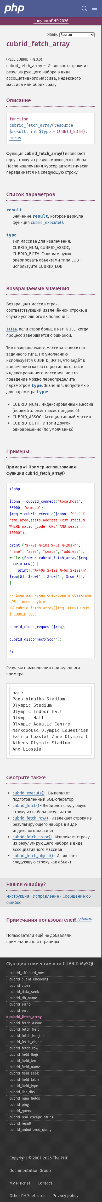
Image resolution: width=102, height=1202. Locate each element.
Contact (45, 1183)
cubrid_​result (20, 1123)
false (11, 329)
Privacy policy (65, 1195)
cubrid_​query (20, 1111)
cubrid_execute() (47, 222)
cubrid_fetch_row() (30, 818)
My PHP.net (19, 1183)
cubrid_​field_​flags (24, 1054)
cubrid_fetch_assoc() (32, 836)
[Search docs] (84, 8)
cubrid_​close (20, 985)
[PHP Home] (14, 8)
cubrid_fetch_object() (33, 855)
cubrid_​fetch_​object (26, 1042)
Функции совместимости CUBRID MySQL (50, 964)
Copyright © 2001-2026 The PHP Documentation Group (38, 1164)
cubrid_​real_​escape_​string (31, 1117)
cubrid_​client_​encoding (28, 979)
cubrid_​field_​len (22, 1061)
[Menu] (94, 8)
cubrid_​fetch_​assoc (25, 1023)
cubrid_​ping (19, 1104)
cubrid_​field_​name (24, 1067)
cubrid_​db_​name (23, 998)
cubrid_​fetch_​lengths (26, 1035)
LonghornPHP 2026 (51, 20)
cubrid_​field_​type (23, 1086)
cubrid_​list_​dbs (22, 1092)
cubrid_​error (19, 1010)
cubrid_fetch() (26, 805)
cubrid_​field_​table (24, 1079)
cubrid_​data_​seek (24, 992)
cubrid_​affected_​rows (27, 973)
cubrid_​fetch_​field (24, 1029)
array (15, 137)
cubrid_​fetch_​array (25, 1017)
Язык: (52, 34)
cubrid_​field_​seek (24, 1073)
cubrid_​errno (20, 1004)
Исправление (46, 896)
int (33, 131)
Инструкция (17, 896)
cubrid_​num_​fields (24, 1098)
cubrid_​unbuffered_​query (30, 1130)
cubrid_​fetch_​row (23, 1048)
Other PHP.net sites (27, 1195)
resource (63, 125)
